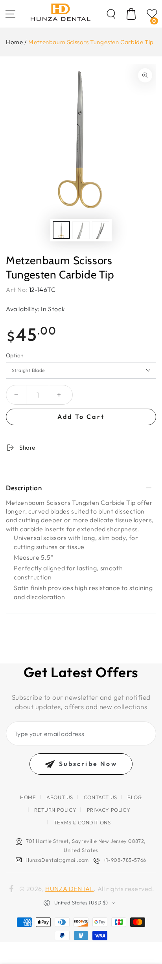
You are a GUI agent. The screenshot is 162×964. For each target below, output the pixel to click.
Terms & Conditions (82, 822)
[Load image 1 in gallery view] (61, 230)
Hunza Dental (69, 889)
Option (15, 355)
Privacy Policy (108, 810)
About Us (59, 797)
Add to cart (81, 416)
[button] (111, 14)
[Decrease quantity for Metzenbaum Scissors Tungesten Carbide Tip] (16, 394)
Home (14, 42)
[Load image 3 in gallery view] (100, 230)
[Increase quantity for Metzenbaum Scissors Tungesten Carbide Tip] (59, 394)
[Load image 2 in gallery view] (81, 230)
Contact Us (100, 797)
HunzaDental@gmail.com (57, 860)
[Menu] (10, 14)
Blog (134, 797)
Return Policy (55, 810)
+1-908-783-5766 (124, 860)
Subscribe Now (88, 764)
